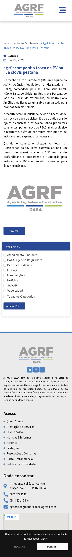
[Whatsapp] (42, 370)
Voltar (14, 231)
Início (6, 43)
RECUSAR (19, 547)
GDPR (45, 538)
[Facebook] (30, 370)
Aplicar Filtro (14, 306)
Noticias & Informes (26, 43)
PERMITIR (52, 547)
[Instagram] (36, 370)
